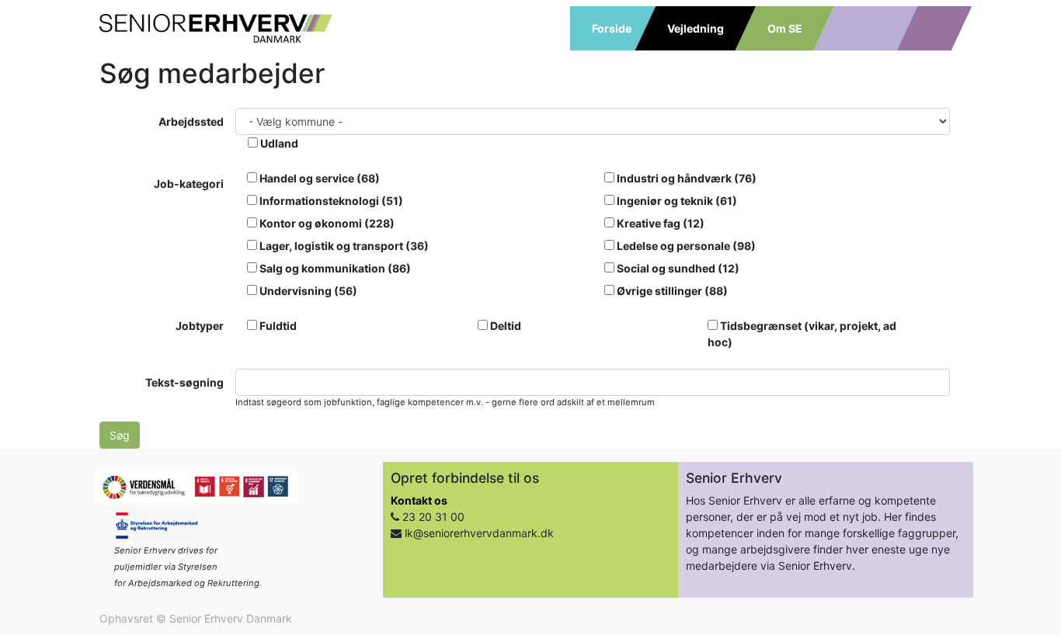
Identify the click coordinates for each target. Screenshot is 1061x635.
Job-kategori (189, 183)
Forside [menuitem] (611, 28)
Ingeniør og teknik (675, 200)
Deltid (504, 325)
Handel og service (318, 178)
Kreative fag (659, 223)
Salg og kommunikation (334, 268)
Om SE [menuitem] (784, 28)
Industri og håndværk (685, 178)
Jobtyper (200, 325)
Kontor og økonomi (326, 223)
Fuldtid (277, 325)
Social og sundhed (676, 268)
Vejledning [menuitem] (695, 28)
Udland (278, 143)
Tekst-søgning (184, 382)
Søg (120, 435)
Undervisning (307, 290)
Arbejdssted (191, 121)
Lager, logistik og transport (343, 245)
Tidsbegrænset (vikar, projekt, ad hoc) (802, 334)
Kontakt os (419, 500)
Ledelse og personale (685, 245)
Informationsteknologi (330, 200)
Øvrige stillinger (671, 290)
